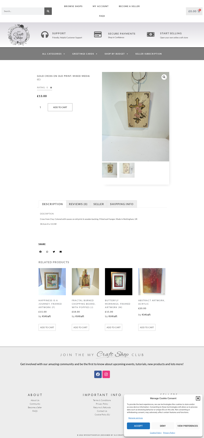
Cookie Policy (156, 433)
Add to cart (60, 107)
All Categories (52, 54)
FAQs (102, 16)
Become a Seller (129, 6)
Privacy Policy (169, 433)
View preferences (187, 426)
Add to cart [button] (47, 327)
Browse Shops (73, 6)
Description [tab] (52, 204)
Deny (163, 426)
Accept (138, 426)
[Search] (48, 11)
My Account (101, 6)
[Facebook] (98, 374)
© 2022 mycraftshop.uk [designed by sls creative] (102, 435)
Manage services (135, 418)
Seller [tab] (98, 204)
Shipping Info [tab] (122, 204)
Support (59, 33)
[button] (198, 398)
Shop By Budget (115, 54)
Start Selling (171, 33)
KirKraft (46, 316)
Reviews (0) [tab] (78, 204)
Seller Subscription (148, 54)
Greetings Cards (83, 54)
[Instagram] (106, 374)
